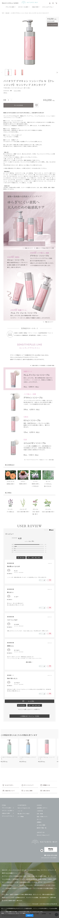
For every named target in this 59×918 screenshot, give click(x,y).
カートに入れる (18, 105)
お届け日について (10, 790)
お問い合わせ (46, 790)
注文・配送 (40, 813)
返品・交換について (42, 816)
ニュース (20, 811)
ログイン (32, 709)
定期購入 (39, 822)
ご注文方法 (40, 811)
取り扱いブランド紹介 (24, 813)
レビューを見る (17, 90)
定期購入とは (46, 785)
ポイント (39, 819)
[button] (2, 72)
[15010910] (8, 72)
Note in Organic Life (24, 808)
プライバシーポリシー (15, 913)
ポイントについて (29, 785)
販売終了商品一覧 (41, 828)
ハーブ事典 (21, 816)
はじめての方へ (9, 785)
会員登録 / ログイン (42, 808)
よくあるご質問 (28, 790)
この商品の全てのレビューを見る (29, 716)
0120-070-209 (52, 855)
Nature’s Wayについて (43, 835)
